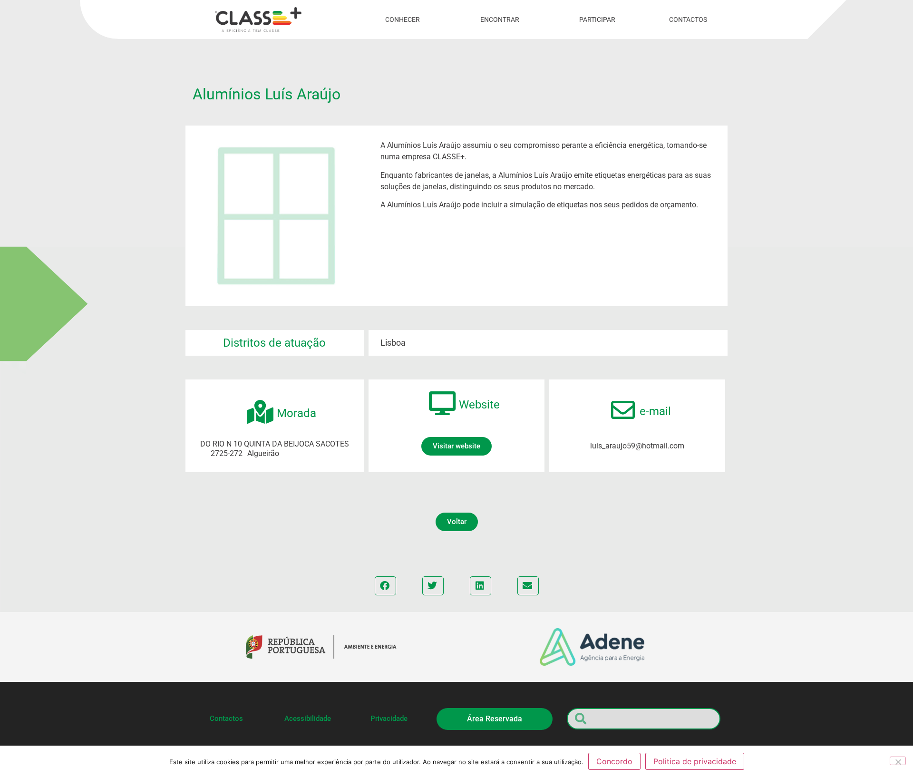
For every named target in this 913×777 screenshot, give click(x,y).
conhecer (402, 19)
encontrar (499, 19)
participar (597, 19)
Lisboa (393, 343)
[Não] (898, 761)
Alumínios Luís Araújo (266, 94)
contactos (688, 19)
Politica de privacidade (694, 761)
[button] (457, 522)
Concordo (614, 761)
